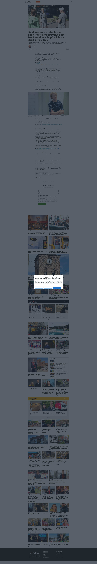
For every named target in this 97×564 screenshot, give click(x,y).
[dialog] (48, 282)
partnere (49, 279)
